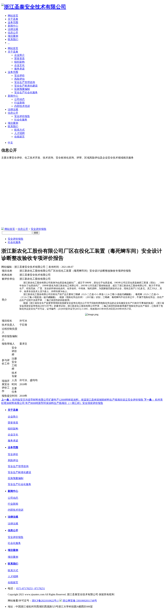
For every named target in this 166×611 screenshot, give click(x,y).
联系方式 (19, 129)
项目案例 (13, 36)
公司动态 (19, 99)
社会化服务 (20, 119)
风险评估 (19, 78)
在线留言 (19, 136)
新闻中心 (13, 25)
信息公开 (13, 32)
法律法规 (13, 29)
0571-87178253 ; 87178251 (30, 588)
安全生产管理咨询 (24, 82)
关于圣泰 (13, 19)
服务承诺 (19, 68)
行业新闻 (19, 102)
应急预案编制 (22, 89)
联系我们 (13, 39)
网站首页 (13, 15)
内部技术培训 (22, 106)
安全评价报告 (22, 116)
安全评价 (19, 75)
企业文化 (19, 65)
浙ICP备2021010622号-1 (45, 600)
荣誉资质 (19, 58)
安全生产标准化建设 (26, 85)
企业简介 (19, 55)
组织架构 (19, 62)
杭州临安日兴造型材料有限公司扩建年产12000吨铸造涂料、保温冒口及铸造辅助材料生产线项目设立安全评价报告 (72, 399)
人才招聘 (19, 133)
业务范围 (13, 22)
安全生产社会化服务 (26, 92)
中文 (10, 142)
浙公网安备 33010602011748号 (80, 600)
